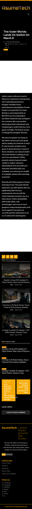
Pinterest (7, 487)
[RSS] (3, 491)
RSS (5, 491)
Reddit (6, 489)
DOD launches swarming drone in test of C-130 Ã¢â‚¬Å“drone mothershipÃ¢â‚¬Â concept (11, 391)
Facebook (7, 483)
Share (6, 493)
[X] (7, 257)
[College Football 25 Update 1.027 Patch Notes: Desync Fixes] (16, 321)
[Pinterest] (12, 257)
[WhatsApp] (16, 257)
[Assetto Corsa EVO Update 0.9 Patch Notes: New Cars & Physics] (16, 271)
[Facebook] (3, 257)
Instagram (7, 485)
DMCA (3, 454)
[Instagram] (3, 485)
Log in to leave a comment (16, 412)
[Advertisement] (16, 77)
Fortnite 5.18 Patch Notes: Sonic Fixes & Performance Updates (16, 306)
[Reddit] (3, 489)
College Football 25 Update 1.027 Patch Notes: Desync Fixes (16, 331)
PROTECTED (9, 454)
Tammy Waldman (13, 42)
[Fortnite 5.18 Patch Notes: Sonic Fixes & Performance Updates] (16, 296)
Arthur (12, 284)
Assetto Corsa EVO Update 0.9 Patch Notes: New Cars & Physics (16, 281)
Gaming (5, 49)
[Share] (3, 494)
